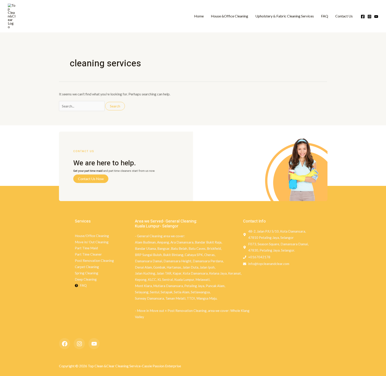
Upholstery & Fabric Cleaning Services (284, 16)
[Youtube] (376, 17)
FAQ (324, 16)
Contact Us (344, 16)
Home (199, 16)
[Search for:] (82, 106)
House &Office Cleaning (229, 16)
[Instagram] (369, 17)
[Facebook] (363, 17)
